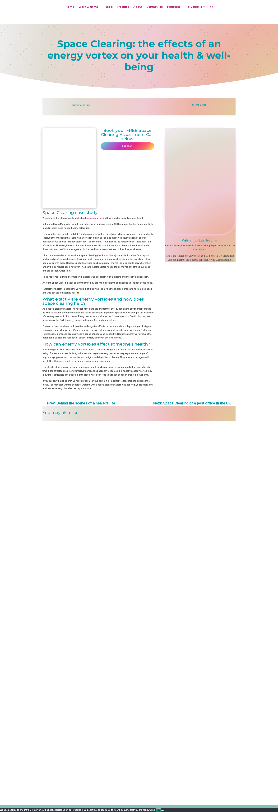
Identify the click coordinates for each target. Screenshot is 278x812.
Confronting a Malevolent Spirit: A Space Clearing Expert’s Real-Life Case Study (92, 573)
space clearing (81, 104)
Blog (109, 7)
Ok (158, 810)
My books (195, 7)
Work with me (88, 7)
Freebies (123, 7)
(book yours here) (106, 255)
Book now (127, 146)
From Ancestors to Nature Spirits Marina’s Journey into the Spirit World (87, 426)
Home (69, 7)
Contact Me (154, 7)
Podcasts (174, 7)
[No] (162, 810)
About (137, 7)
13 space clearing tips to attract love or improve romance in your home (87, 719)
